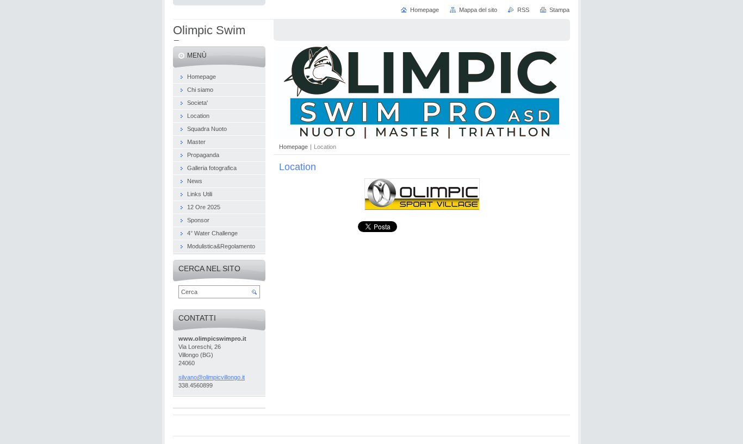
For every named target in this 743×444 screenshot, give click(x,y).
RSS (523, 10)
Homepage (293, 146)
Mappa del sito (478, 10)
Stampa (559, 10)
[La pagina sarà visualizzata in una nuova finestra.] (422, 208)
